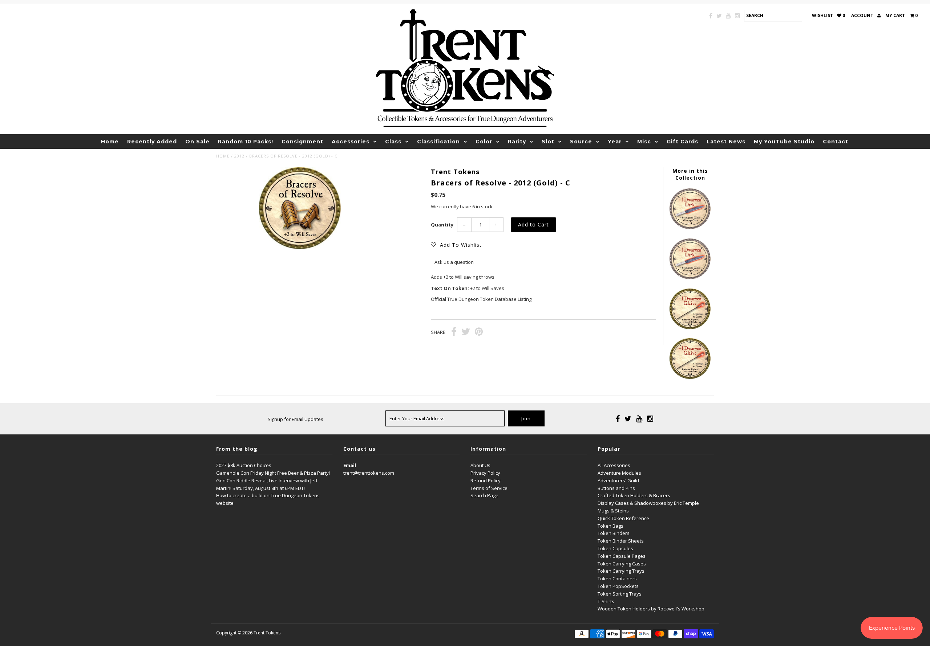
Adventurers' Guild (618, 480)
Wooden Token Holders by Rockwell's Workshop (651, 608)
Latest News (726, 141)
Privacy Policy (485, 473)
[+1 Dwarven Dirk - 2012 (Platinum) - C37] (690, 227)
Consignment (302, 141)
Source (581, 141)
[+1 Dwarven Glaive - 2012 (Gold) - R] (690, 377)
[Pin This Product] (479, 332)
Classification (438, 141)
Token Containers (617, 578)
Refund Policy (485, 480)
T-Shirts (606, 601)
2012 (239, 156)
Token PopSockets (618, 586)
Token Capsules (615, 548)
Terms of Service (489, 488)
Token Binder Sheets (621, 540)
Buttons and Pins (616, 488)
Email (349, 465)
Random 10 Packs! (245, 141)
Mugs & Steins (613, 510)
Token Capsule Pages (622, 556)
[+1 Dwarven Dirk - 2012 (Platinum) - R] (690, 277)
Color (484, 141)
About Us (480, 465)
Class (393, 141)
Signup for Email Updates (295, 419)
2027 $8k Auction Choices (243, 465)
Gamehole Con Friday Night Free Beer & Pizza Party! (273, 473)
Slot (548, 141)
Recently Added (152, 141)
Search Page (484, 495)
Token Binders (614, 533)
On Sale (197, 141)
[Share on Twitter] (465, 332)
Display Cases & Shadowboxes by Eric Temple (648, 503)
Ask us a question (454, 262)
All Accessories (614, 465)
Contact (835, 141)
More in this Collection (690, 174)
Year (615, 141)
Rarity (517, 141)
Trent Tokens (267, 633)
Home (110, 141)
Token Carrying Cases (622, 563)
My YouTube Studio (784, 141)
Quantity (442, 224)
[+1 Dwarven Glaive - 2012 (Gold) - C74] (690, 327)
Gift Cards (682, 141)
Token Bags (610, 526)
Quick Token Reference (623, 518)
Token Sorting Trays (620, 593)
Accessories (350, 141)
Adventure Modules (619, 473)
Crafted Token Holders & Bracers (634, 495)
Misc (644, 141)
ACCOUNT (862, 15)
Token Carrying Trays (621, 571)
